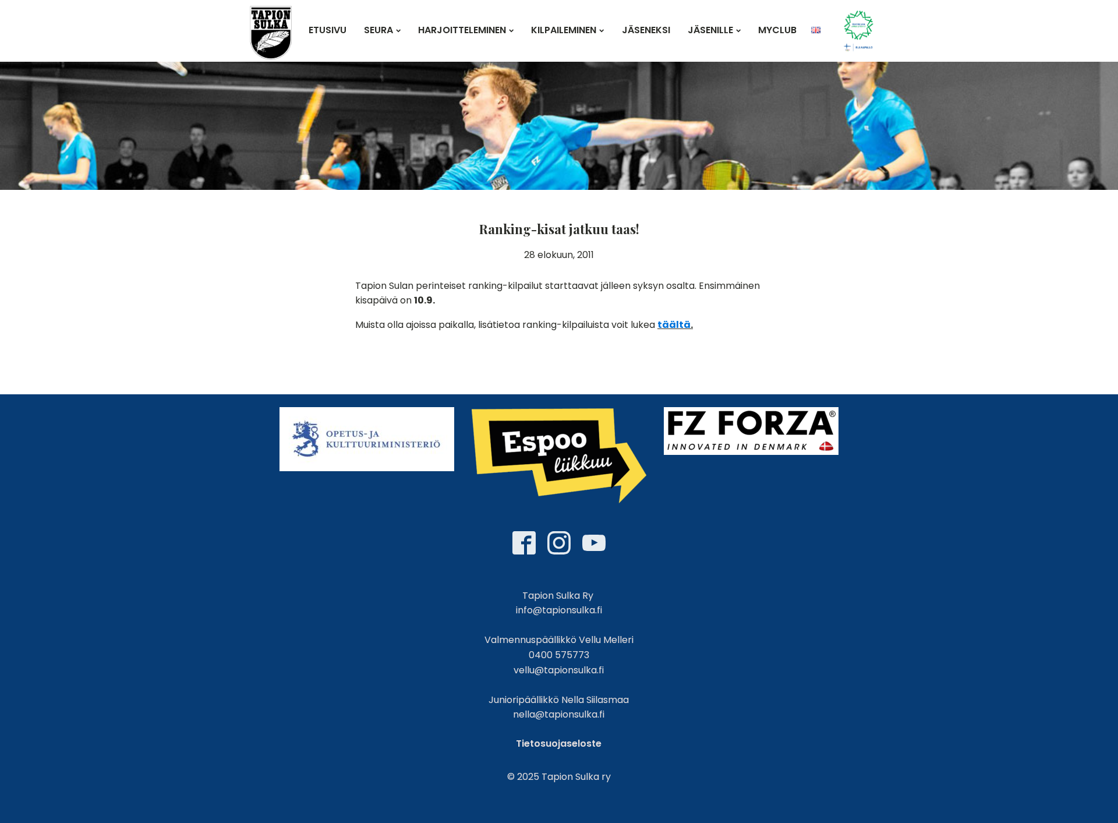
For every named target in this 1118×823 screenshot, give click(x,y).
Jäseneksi (646, 30)
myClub (777, 30)
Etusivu (327, 30)
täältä (674, 324)
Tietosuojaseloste (559, 743)
